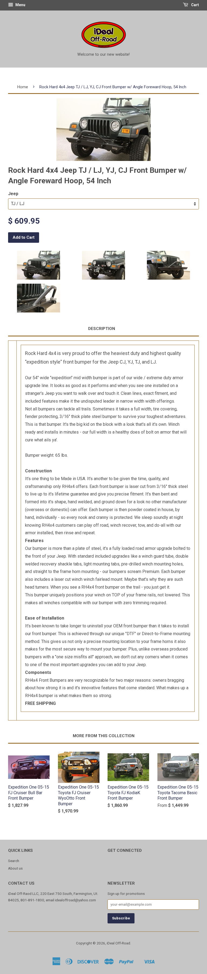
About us (15, 868)
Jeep (13, 193)
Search (13, 861)
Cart (194, 5)
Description (101, 328)
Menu (20, 5)
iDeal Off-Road (118, 943)
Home (22, 87)
